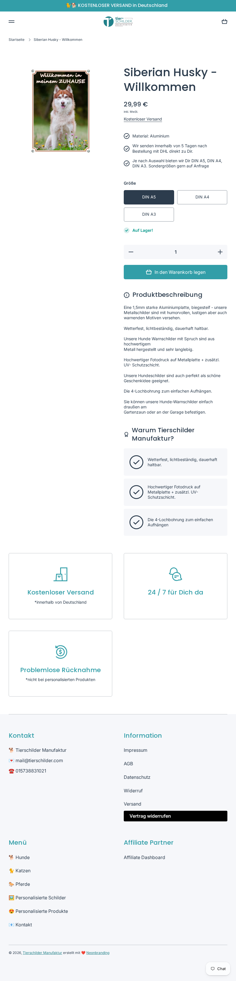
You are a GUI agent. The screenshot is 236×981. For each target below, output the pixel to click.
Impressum (135, 750)
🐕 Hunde (19, 857)
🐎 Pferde (19, 884)
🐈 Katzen (20, 870)
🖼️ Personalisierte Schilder (37, 897)
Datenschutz (137, 777)
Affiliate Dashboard (144, 857)
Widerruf (133, 790)
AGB (128, 763)
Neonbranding (97, 953)
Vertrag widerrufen (150, 816)
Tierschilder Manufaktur (42, 953)
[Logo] (118, 21)
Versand (132, 804)
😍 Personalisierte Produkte (38, 911)
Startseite (16, 39)
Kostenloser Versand (143, 118)
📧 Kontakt (20, 925)
